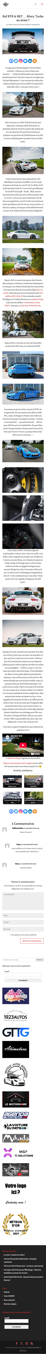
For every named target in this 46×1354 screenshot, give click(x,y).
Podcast (7, 1292)
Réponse (39, 837)
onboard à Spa (37, 299)
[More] (35, 61)
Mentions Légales (10, 1304)
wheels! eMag (13, 758)
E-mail (7, 971)
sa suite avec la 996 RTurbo (29, 305)
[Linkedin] (30, 61)
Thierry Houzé (13, 25)
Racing (27, 25)
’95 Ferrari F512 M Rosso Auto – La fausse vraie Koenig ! (23, 1266)
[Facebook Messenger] (25, 61)
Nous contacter (9, 1300)
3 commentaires (35, 25)
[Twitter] (16, 61)
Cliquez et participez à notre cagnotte (18, 763)
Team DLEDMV (9, 1296)
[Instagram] (21, 61)
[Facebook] (11, 61)
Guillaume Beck (17, 828)
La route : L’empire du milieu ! (14, 1255)
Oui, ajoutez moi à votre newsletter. (24, 935)
